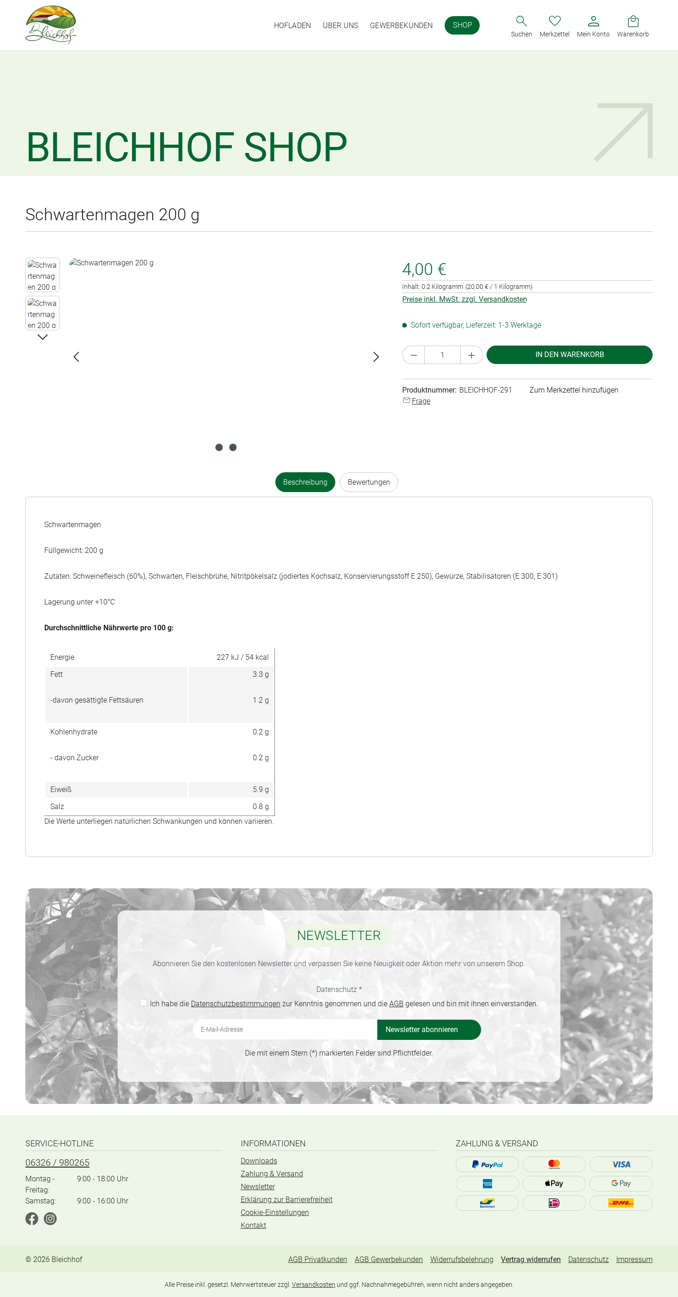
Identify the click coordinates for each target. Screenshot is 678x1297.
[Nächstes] (376, 357)
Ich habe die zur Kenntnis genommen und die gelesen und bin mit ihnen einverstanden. (344, 1003)
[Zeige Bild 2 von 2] (233, 447)
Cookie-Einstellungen (275, 1212)
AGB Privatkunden (317, 1259)
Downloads (259, 1160)
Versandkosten (313, 1284)
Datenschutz (588, 1259)
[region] (204, 357)
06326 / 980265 (57, 1162)
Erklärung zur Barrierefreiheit (287, 1199)
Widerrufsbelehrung (462, 1259)
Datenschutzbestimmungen (235, 1003)
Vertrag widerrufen (531, 1259)
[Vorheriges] (76, 357)
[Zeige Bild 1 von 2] (219, 447)
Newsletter (258, 1186)
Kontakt (253, 1225)
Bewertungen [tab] (369, 482)
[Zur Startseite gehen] (51, 25)
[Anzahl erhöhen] (471, 355)
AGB (396, 1003)
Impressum (634, 1259)
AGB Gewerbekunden (389, 1259)
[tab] (305, 482)
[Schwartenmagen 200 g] (226, 357)
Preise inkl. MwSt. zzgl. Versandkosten (464, 299)
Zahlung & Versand (272, 1173)
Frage (421, 401)
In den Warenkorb (569, 354)
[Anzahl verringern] (413, 355)
